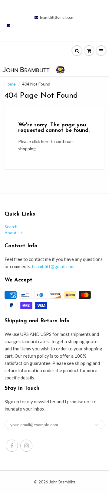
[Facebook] (12, 446)
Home (10, 83)
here (45, 141)
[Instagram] (26, 446)
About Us (14, 232)
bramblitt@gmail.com (57, 17)
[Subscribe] (97, 425)
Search (11, 226)
